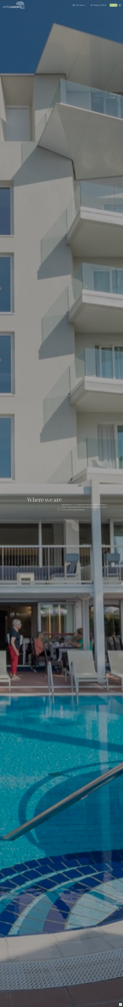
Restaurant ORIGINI (100, 5)
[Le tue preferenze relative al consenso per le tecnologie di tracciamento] (120, 1004)
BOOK (113, 5)
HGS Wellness (80, 5)
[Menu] (120, 5)
